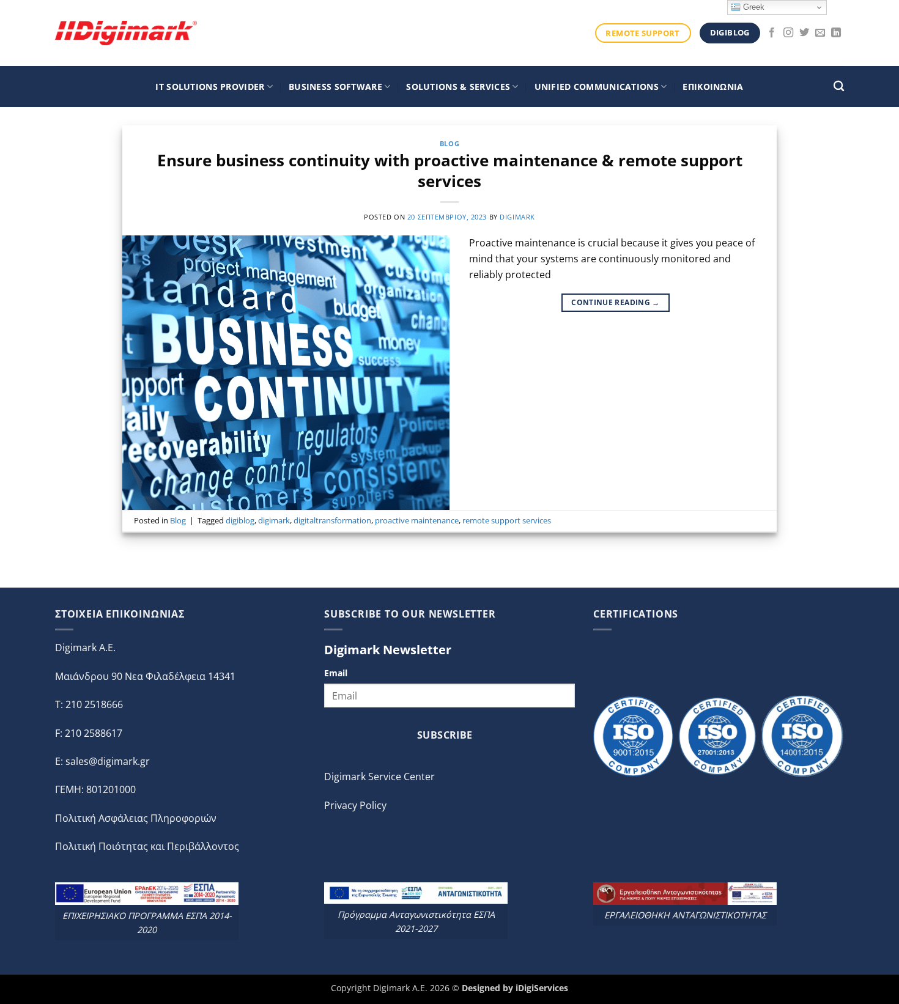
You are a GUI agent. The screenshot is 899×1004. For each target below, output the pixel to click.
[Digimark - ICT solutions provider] (126, 33)
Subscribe (445, 735)
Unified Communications (597, 86)
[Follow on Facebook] (772, 33)
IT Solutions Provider (209, 86)
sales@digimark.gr (107, 761)
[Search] (839, 86)
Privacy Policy (355, 805)
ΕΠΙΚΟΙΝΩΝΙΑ (713, 86)
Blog (449, 143)
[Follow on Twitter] (804, 33)
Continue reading (615, 302)
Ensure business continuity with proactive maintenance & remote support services (449, 170)
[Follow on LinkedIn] (836, 33)
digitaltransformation (332, 520)
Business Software (335, 86)
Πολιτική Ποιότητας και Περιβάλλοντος (147, 846)
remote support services (506, 520)
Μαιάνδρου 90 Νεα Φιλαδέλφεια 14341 (145, 676)
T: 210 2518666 (89, 704)
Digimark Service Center (379, 776)
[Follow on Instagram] (788, 33)
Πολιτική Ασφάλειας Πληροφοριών (135, 818)
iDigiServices (542, 988)
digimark (517, 216)
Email (335, 673)
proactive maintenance (417, 520)
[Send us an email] (820, 33)
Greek (752, 7)
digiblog (240, 520)
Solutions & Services (458, 86)
